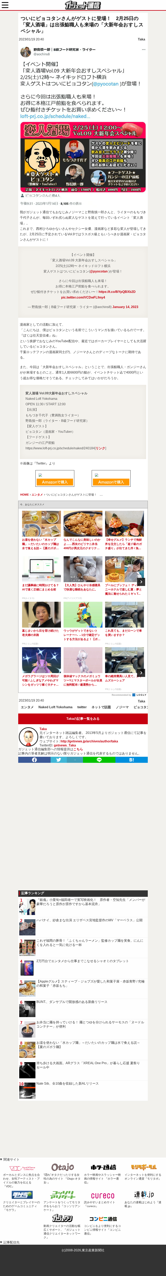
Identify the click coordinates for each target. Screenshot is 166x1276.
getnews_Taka (65, 745)
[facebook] (34, 760)
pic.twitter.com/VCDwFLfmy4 (83, 297)
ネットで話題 (101, 707)
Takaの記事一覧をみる (83, 718)
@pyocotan (99, 271)
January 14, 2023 (125, 307)
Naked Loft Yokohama (55, 707)
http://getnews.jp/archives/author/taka (89, 741)
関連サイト (11, 1159)
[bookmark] (131, 760)
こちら (78, 749)
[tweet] (59, 760)
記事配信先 (11, 1242)
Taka (141, 39)
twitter (82, 707)
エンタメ (27, 707)
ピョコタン (142, 707)
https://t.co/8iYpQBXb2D (117, 291)
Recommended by (122, 695)
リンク (100, 448)
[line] (99, 760)
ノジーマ (122, 707)
